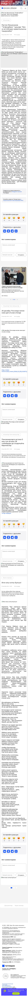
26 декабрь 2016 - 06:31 (7, 316)
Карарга (15, 993)
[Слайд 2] (12, 299)
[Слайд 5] (17, 299)
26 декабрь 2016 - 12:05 (7, 34)
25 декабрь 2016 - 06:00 (7, 586)
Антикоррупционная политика (7, 984)
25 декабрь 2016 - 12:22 (7, 449)
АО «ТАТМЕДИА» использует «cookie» (7, 986)
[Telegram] (12, 231)
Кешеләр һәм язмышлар (11, 306)
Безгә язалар (7, 578)
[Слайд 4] (15, 299)
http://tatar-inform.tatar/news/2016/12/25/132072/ (14, 370)
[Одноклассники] (8, 231)
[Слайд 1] (10, 299)
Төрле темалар (19, 905)
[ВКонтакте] (4, 231)
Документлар (8, 905)
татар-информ (6, 513)
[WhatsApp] (16, 231)
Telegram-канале (17, 191)
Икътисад (6, 20)
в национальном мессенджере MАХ (13, 199)
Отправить (21, 255)
